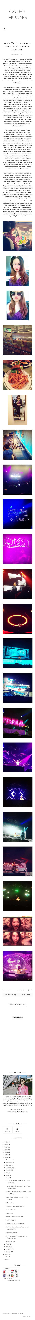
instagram (7, 1131)
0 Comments (8, 990)
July (7, 1173)
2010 (6, 1259)
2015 (6, 1152)
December (9, 1160)
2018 (6, 1144)
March (8, 1246)
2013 (6, 1157)
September (9, 1167)
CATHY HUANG (17, 14)
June (7, 1175)
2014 (6, 1155)
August (8, 1170)
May (7, 1178)
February (8, 1249)
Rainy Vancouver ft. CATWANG (15, 1206)
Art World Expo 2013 (12, 1232)
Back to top (27, 1316)
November (9, 1162)
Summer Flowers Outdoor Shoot (15, 1223)
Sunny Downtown (11, 1220)
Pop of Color (9, 1213)
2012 (6, 1254)
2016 (6, 1149)
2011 (6, 1257)
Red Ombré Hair (10, 1241)
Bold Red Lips (10, 1203)
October (8, 1165)
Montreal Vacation (11, 1209)
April (7, 1244)
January (8, 1252)
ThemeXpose (19, 1313)
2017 (6, 1147)
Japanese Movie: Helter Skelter (15, 1216)
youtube (17, 1131)
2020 (6, 1142)
